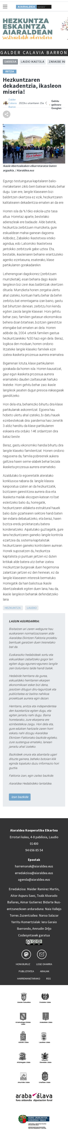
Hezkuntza (12, 607)
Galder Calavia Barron (34, 52)
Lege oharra (44, 964)
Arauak (44, 971)
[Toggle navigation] (5, 6)
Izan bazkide (19, 797)
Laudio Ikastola (32, 61)
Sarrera (10, 61)
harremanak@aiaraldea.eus (34, 866)
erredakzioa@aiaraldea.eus (34, 873)
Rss (48, 978)
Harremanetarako (28, 978)
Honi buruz (23, 964)
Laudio (32, 607)
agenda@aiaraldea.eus (34, 879)
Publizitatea (26, 971)
